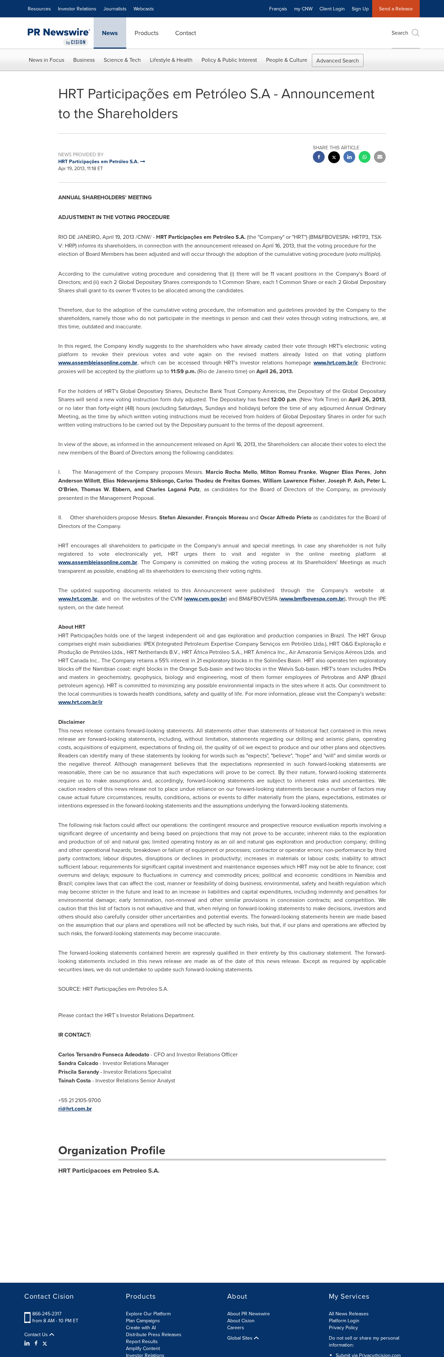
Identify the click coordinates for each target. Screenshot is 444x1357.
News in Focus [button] (46, 60)
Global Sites (240, 1337)
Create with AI (141, 1327)
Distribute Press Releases (153, 1334)
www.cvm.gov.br (205, 599)
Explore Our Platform (148, 1313)
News (110, 32)
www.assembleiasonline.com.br (97, 363)
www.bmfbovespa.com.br (312, 599)
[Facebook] (36, 1343)
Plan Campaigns (143, 1320)
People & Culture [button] (286, 60)
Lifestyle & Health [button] (171, 60)
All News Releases (349, 1313)
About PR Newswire (248, 1313)
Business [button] (84, 60)
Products (147, 32)
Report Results (142, 1341)
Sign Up (360, 8)
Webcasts (144, 8)
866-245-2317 (46, 1313)
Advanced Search (337, 60)
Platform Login (344, 1320)
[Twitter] (45, 1343)
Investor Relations (77, 8)
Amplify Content (143, 1348)
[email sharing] (380, 158)
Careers (235, 1327)
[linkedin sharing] (349, 158)
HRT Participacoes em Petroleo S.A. (109, 1170)
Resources (39, 8)
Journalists (115, 8)
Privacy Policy (343, 1327)
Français (278, 8)
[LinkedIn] (28, 1343)
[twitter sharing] (334, 158)
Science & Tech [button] (122, 60)
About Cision (241, 1320)
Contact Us (36, 1334)
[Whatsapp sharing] (364, 158)
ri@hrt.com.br (75, 1109)
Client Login (332, 8)
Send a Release (396, 8)
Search (400, 32)
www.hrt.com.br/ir (336, 363)
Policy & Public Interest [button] (229, 60)
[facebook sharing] (319, 158)
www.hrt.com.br (77, 599)
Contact (185, 32)
